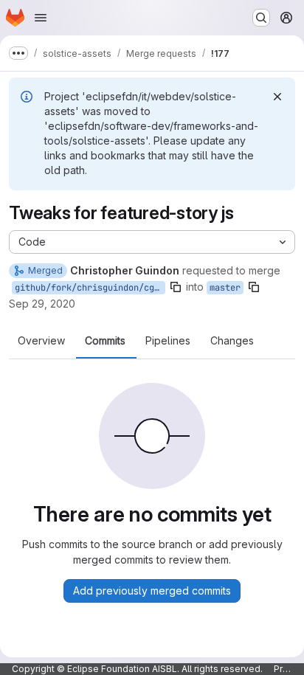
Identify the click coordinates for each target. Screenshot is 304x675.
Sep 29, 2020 (42, 303)
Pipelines (167, 341)
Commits (105, 341)
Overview (41, 341)
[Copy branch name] (175, 287)
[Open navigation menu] (40, 18)
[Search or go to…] (261, 18)
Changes (232, 341)
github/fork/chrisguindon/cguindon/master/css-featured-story (90, 288)
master (225, 288)
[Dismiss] (277, 96)
